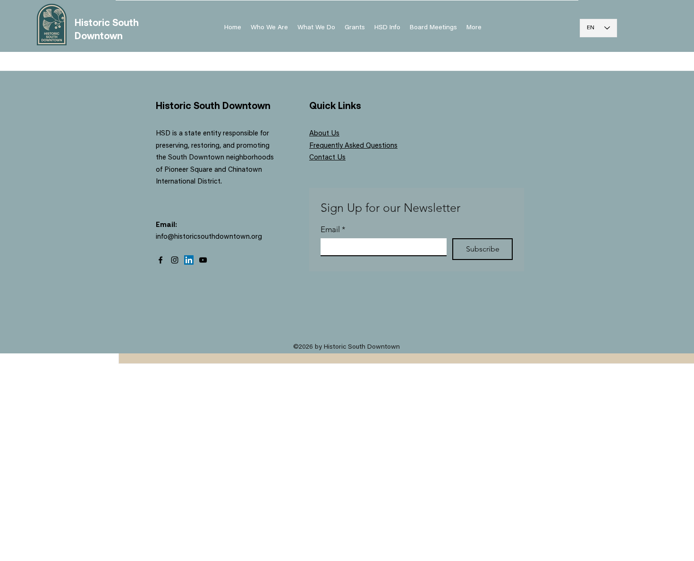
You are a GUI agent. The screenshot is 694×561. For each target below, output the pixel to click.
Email (333, 229)
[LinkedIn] (189, 260)
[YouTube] (203, 260)
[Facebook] (160, 260)
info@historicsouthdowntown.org (209, 237)
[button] (387, 28)
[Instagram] (174, 260)
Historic (93, 22)
